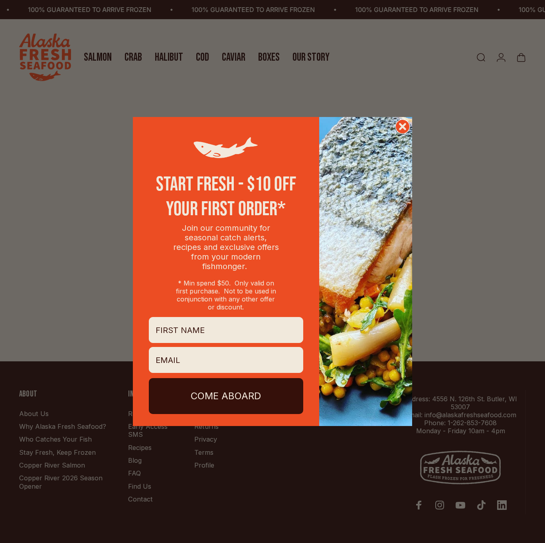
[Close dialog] (402, 126)
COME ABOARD (226, 396)
